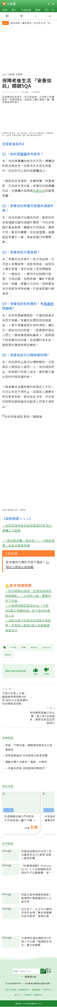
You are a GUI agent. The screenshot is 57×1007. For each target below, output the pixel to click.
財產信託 (39, 190)
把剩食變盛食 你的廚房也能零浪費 (26, 755)
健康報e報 (30, 976)
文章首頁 (27, 995)
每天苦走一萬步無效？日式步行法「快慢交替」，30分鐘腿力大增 (32, 23)
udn (4, 74)
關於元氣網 (11, 990)
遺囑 (23, 153)
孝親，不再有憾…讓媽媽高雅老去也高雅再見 (28, 747)
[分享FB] (7, 15)
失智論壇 (26, 10)
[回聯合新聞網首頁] (4, 4)
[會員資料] (48, 4)
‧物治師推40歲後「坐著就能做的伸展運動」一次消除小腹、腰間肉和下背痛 (28, 596)
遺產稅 (49, 303)
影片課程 (8, 810)
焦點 (4, 10)
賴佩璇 (34, 647)
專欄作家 (38, 995)
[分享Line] (21, 15)
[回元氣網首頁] (11, 3)
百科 (47, 10)
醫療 (37, 10)
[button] (53, 10)
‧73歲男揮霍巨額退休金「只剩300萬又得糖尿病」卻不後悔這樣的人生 (27, 610)
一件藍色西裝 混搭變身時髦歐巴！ (26, 768)
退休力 (17, 995)
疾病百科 (47, 990)
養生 (14, 10)
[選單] (53, 4)
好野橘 (13, 647)
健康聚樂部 (24, 990)
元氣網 (11, 74)
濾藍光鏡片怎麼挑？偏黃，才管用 (26, 762)
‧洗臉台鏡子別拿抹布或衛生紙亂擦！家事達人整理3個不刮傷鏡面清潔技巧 (28, 625)
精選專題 (36, 990)
